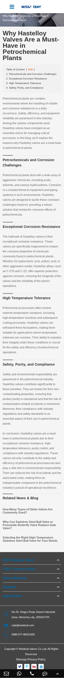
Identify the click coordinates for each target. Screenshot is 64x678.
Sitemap (21, 659)
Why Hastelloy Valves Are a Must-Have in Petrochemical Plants (26, 17)
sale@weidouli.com (23, 625)
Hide (30, 69)
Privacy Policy (37, 659)
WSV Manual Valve (18, 560)
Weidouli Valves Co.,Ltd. (33, 648)
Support (9, 587)
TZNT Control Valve (19, 569)
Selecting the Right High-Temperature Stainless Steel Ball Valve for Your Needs (30, 539)
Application (12, 596)
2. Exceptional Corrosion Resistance (26, 78)
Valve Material (14, 578)
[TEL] (32, 673)
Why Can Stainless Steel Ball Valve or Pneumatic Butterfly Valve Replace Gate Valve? (29, 525)
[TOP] (57, 673)
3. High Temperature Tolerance (23, 83)
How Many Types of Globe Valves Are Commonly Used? (28, 511)
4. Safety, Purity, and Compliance (24, 87)
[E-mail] (6, 673)
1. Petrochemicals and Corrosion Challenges (31, 74)
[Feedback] (44, 673)
